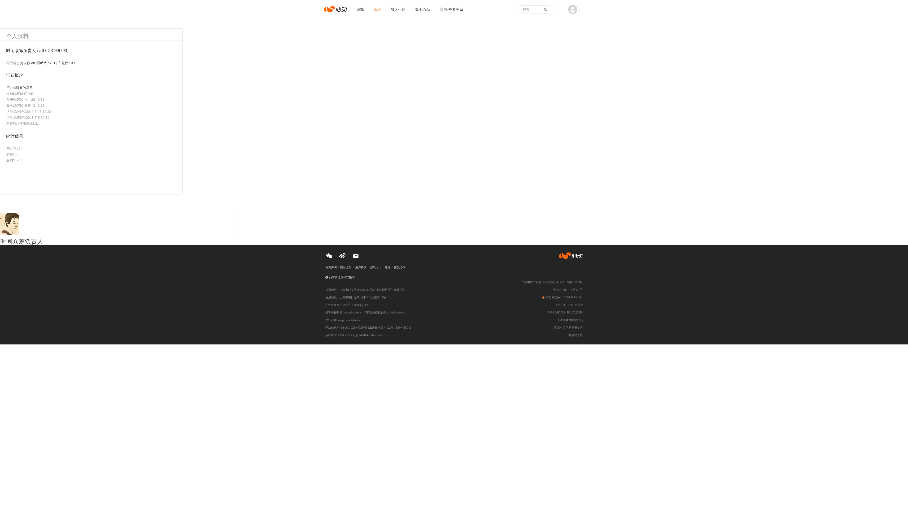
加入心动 (398, 9)
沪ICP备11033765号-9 (569, 305)
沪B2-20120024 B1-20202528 (565, 312)
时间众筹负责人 (21, 241)
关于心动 (422, 9)
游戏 (360, 9)
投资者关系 (453, 9)
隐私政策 (346, 267)
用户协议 (361, 267)
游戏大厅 (375, 267)
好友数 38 (27, 62)
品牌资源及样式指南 (342, 277)
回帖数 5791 (46, 62)
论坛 (377, 9)
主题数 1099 (67, 62)
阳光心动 (400, 267)
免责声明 (331, 267)
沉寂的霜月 (24, 87)
